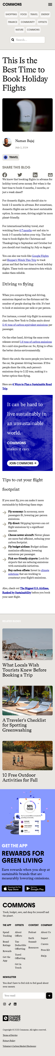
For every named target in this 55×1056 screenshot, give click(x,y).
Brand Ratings (6, 943)
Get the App (6, 959)
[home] (25, 4)
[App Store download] (12, 888)
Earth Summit (32, 940)
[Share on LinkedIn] (35, 175)
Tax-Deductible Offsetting (20, 945)
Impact (44, 938)
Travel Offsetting (20, 956)
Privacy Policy (9, 1040)
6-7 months (25, 230)
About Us (46, 932)
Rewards (7, 951)
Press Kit (45, 950)
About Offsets (18, 934)
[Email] (50, 175)
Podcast (32, 932)
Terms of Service (10, 1035)
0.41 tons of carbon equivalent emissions (25, 324)
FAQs (43, 955)
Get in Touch (18, 966)
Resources (33, 947)
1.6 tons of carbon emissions (36, 341)
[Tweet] (19, 175)
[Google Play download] (35, 888)
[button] (50, 4)
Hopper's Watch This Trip (21, 260)
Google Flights (40, 256)
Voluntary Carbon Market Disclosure (19, 1046)
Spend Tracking (7, 934)
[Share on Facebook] (4, 175)
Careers (44, 944)
